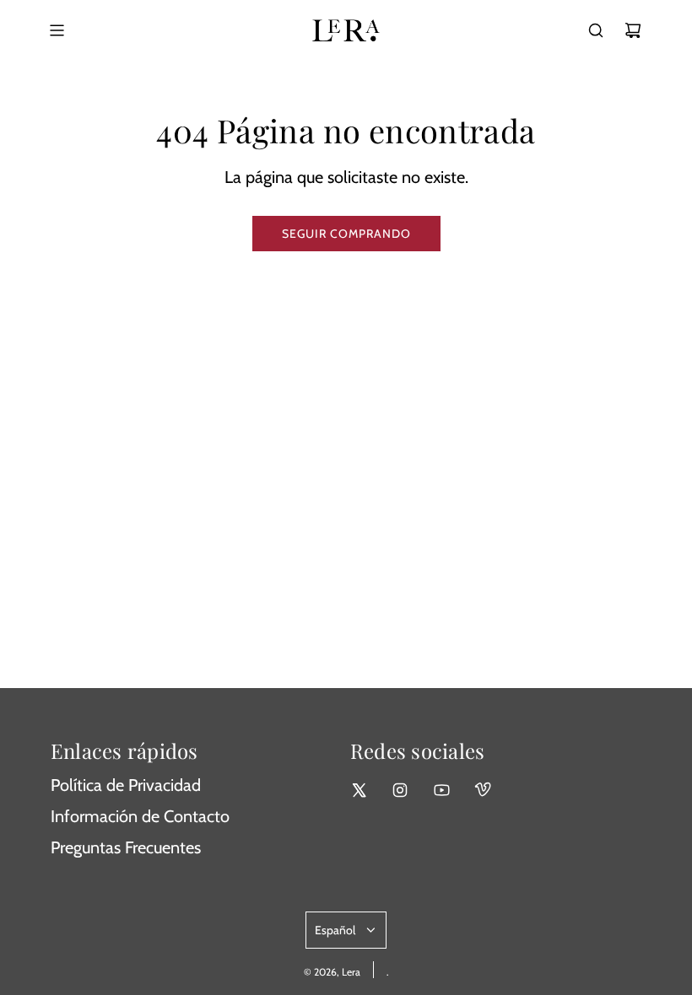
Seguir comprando (346, 233)
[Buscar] (595, 30)
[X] (358, 790)
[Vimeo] (482, 790)
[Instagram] (400, 790)
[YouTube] (441, 790)
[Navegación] (56, 30)
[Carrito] (632, 30)
